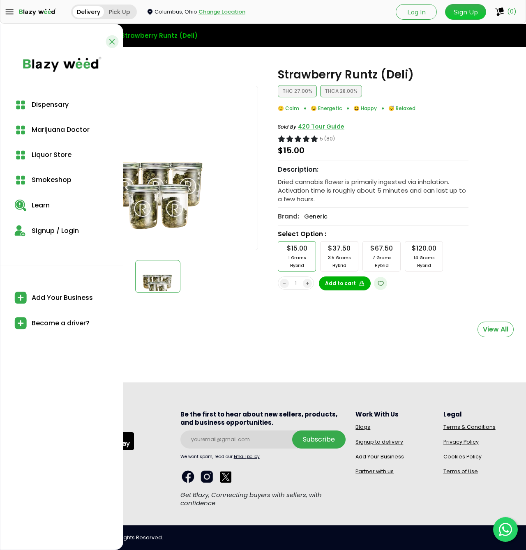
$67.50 (381, 256)
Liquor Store (51, 154)
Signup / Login (54, 230)
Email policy (247, 456)
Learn (40, 205)
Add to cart (340, 283)
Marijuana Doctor (60, 129)
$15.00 (297, 256)
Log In (416, 12)
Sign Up (466, 12)
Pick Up (119, 12)
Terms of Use (460, 471)
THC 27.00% (297, 90)
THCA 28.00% (341, 90)
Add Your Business (61, 297)
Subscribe (319, 439)
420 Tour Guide (321, 126)
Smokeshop (51, 179)
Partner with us (374, 471)
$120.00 (424, 256)
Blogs (362, 426)
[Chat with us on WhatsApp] (505, 529)
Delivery (88, 12)
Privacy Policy (461, 441)
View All (495, 329)
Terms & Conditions (469, 426)
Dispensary (49, 104)
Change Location (221, 12)
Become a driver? (60, 323)
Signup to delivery (379, 441)
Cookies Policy (462, 456)
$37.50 (339, 256)
